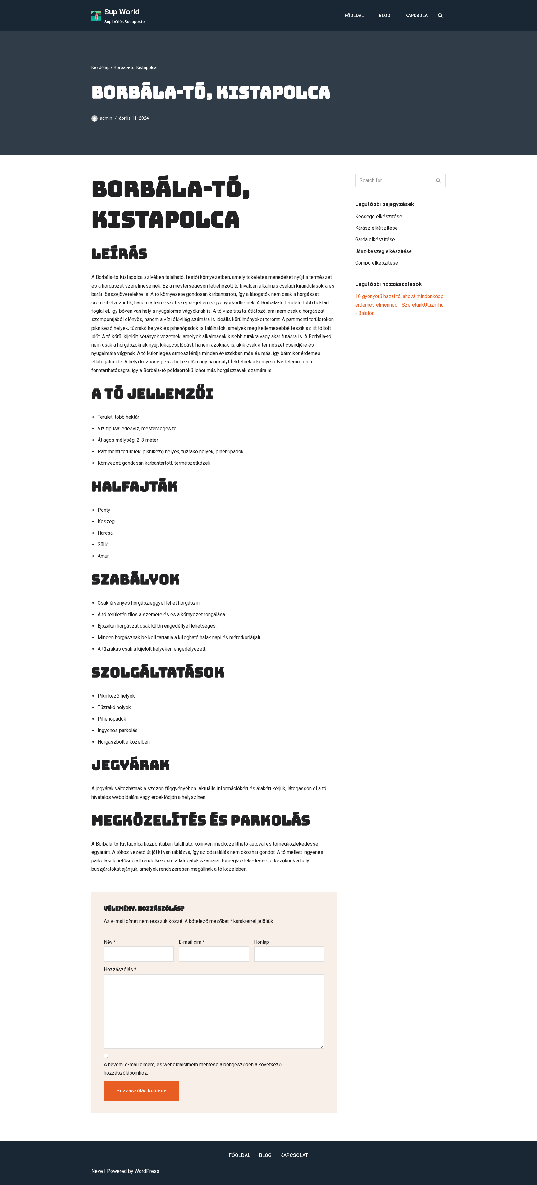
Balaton (366, 313)
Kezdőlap (100, 67)
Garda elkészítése (375, 239)
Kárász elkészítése (376, 228)
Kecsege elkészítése (378, 216)
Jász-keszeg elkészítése (383, 251)
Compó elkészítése (376, 263)
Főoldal (354, 15)
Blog (384, 15)
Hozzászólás (120, 969)
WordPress (147, 1171)
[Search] (440, 15)
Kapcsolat (417, 15)
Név (110, 942)
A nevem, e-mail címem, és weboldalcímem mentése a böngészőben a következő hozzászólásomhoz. (193, 1069)
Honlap (261, 942)
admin (106, 118)
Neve (97, 1171)
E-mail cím (192, 942)
